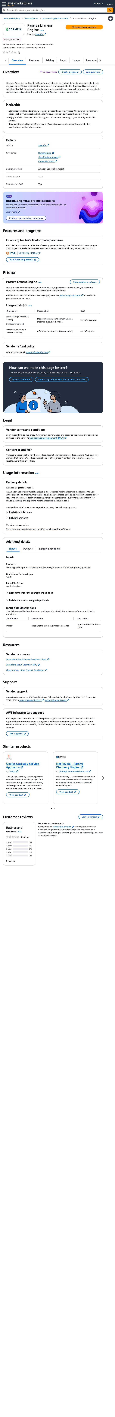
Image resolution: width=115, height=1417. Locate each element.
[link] (84, 18)
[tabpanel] (53, 593)
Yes (40, 184)
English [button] (97, 3)
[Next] (103, 778)
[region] (53, 623)
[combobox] (54, 10)
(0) (19, 52)
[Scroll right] (100, 60)
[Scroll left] (6, 60)
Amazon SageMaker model (51, 169)
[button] (42, 30)
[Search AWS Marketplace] (110, 10)
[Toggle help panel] (110, 18)
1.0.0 (40, 176)
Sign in (110, 4)
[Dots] (51, 808)
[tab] (17, 60)
